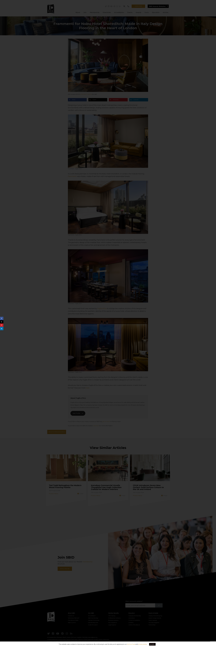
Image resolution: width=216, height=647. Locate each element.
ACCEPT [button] (152, 644)
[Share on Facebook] (1, 318)
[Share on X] (1, 322)
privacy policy (142, 644)
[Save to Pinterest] (1, 325)
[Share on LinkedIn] (1, 328)
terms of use (131, 644)
